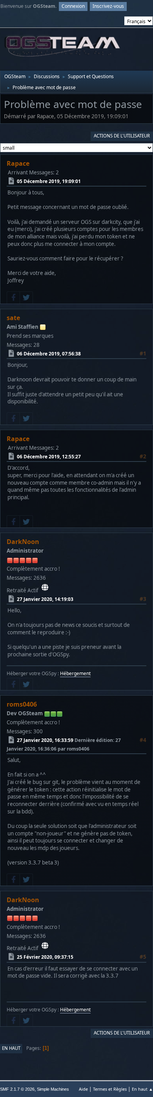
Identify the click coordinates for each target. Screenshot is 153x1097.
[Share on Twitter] (26, 297)
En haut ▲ (142, 1089)
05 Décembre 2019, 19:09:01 (49, 181)
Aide (83, 1089)
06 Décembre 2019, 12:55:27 (49, 456)
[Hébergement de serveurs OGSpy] (45, 587)
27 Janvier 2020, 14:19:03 (45, 598)
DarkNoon (23, 541)
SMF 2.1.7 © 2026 (17, 1089)
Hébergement (75, 673)
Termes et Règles (110, 1089)
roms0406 (22, 704)
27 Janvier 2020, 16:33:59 (45, 740)
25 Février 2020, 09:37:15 (45, 957)
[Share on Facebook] (13, 297)
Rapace (18, 163)
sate (13, 317)
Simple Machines (53, 1089)
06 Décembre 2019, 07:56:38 (49, 353)
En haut (11, 1048)
